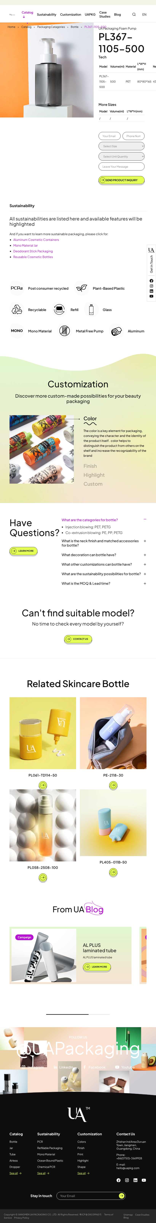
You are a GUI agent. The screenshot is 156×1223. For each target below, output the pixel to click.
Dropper (15, 1166)
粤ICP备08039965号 (90, 1214)
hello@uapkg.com (127, 1168)
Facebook (97, 1067)
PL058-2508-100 (43, 867)
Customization (70, 14)
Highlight (82, 1160)
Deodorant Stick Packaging (33, 251)
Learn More (25, 550)
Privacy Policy (21, 1217)
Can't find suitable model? (78, 612)
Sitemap (128, 1214)
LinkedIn (66, 1067)
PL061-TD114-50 (43, 775)
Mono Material (46, 1154)
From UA (78, 909)
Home (11, 26)
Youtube (128, 1067)
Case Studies (104, 14)
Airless (14, 1160)
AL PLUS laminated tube (99, 947)
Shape (81, 1166)
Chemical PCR (46, 1166)
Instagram (36, 1067)
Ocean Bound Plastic (50, 1160)
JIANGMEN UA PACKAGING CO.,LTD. (37, 1214)
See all (14, 1173)
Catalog (26, 26)
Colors (81, 1141)
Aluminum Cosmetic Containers (36, 240)
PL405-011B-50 (113, 862)
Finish (80, 1148)
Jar (11, 1148)
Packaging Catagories (51, 26)
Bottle (75, 26)
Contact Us (80, 639)
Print (80, 1154)
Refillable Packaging (49, 1148)
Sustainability (46, 14)
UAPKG (90, 14)
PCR (40, 1141)
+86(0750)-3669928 (129, 1158)
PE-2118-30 (113, 775)
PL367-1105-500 (95, 26)
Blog (117, 14)
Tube (13, 1154)
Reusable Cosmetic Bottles (33, 257)
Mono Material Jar (25, 245)
